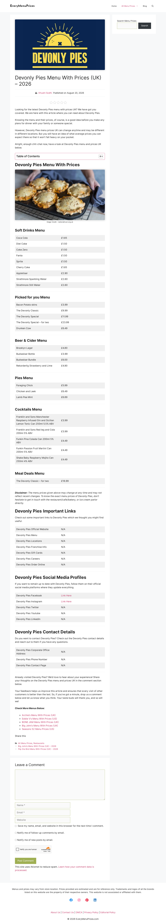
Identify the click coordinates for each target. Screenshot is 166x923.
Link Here (66, 595)
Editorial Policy (107, 912)
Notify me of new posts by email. (35, 840)
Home (114, 6)
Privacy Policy (91, 912)
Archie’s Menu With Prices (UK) (39, 715)
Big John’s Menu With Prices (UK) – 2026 (37, 746)
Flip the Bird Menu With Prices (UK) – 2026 (38, 749)
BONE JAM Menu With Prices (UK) (40, 722)
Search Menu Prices (126, 21)
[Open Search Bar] (152, 6)
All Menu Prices (128, 6)
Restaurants (38, 743)
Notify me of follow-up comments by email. (40, 832)
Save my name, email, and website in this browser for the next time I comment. (61, 825)
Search (144, 25)
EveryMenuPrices (22, 6)
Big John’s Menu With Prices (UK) (40, 725)
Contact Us (68, 912)
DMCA (79, 912)
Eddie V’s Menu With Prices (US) (39, 718)
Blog (145, 6)
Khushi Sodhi (45, 93)
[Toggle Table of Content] (99, 156)
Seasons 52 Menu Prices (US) (38, 729)
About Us (55, 912)
